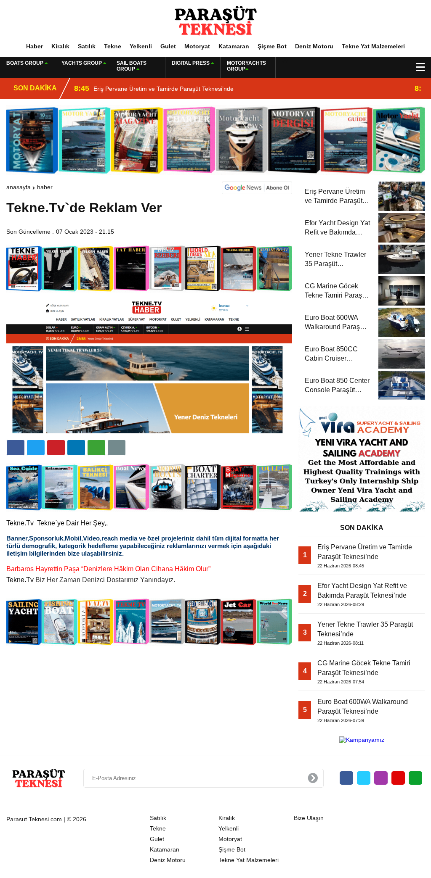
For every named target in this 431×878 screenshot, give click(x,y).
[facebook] (15, 448)
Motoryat (197, 46)
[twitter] (36, 448)
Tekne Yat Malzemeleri (373, 46)
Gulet (168, 46)
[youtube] (398, 778)
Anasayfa (18, 187)
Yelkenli (141, 46)
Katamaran (233, 46)
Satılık (87, 46)
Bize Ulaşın (309, 818)
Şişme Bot (272, 46)
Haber (34, 46)
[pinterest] (76, 448)
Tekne (112, 46)
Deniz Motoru (314, 46)
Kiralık (60, 46)
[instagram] (381, 778)
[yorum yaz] (116, 448)
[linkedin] (56, 448)
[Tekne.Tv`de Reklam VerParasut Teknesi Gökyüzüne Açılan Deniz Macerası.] (215, 20)
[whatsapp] (415, 778)
